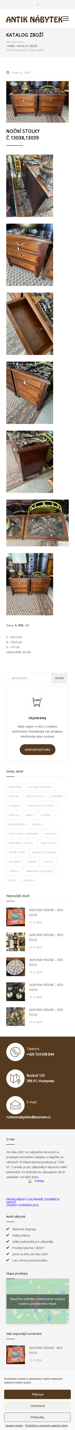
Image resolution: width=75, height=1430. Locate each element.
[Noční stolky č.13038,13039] (37, 102)
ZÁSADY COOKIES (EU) (22, 1205)
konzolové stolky (41, 805)
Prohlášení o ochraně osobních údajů (46, 1425)
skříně (32, 861)
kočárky (57, 796)
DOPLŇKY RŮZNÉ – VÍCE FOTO (46, 912)
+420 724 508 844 (40, 1054)
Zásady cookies (14, 1425)
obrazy (37, 824)
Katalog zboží (25, 35)
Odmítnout (37, 1406)
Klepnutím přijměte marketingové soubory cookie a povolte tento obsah (37, 1301)
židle (12, 880)
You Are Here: (15, 42)
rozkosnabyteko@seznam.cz (28, 1117)
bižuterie (15, 786)
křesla (13, 815)
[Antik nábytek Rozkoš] (34, 18)
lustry (46, 815)
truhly (14, 871)
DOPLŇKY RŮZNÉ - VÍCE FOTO (45, 1350)
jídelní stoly (35, 796)
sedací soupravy (44, 852)
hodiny (14, 796)
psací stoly (48, 843)
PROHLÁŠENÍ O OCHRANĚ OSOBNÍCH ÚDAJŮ (32, 1201)
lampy (29, 815)
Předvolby (37, 1417)
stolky (49, 861)
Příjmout (37, 1394)
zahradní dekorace (40, 871)
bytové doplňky (40, 786)
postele (50, 833)
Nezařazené (17, 824)
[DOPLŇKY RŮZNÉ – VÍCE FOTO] (15, 917)
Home (11, 46)
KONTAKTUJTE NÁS (37, 749)
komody (15, 805)
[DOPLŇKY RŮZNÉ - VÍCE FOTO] (15, 1354)
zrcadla (29, 880)
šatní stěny (17, 852)
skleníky (15, 861)
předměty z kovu (21, 843)
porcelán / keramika (23, 833)
